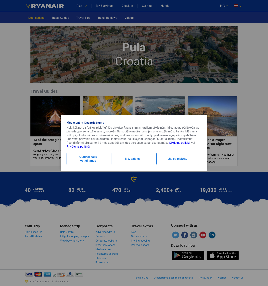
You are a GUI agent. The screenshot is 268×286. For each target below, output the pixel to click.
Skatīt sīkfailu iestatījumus (88, 158)
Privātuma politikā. (78, 146)
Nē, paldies (133, 158)
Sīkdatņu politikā (180, 142)
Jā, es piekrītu (177, 158)
